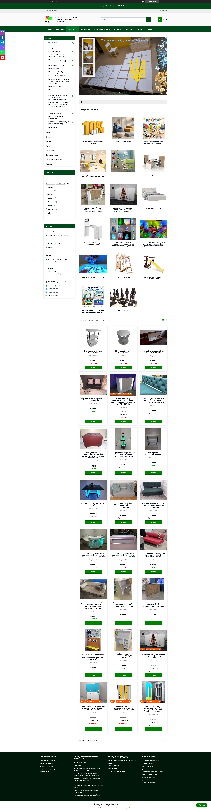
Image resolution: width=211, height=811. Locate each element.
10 (164, 740)
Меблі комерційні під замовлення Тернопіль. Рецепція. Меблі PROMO (93, 209)
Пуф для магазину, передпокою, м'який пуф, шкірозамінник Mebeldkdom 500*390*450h (93, 455)
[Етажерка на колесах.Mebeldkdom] (153, 439)
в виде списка (166, 320)
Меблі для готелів (153, 208)
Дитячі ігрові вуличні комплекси (152, 771)
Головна (60, 29)
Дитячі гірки (146, 769)
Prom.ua (115, 804)
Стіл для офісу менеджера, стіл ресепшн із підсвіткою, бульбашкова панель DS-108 (123, 555)
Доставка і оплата (102, 29)
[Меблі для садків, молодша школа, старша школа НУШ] (93, 161)
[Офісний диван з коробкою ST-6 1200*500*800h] (153, 337)
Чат (203, 805)
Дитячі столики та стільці (150, 760)
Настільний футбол (148, 782)
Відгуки (128, 29)
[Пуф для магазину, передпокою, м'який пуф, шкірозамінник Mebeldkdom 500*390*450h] (93, 439)
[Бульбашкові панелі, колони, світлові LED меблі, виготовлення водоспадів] (123, 229)
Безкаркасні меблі (123, 142)
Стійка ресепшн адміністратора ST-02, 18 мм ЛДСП (123, 656)
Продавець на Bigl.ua (105, 806)
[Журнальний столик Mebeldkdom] (123, 337)
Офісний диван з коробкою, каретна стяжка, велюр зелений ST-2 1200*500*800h (153, 400)
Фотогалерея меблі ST (54, 159)
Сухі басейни (44, 771)
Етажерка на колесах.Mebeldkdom (153, 453)
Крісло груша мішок (46, 763)
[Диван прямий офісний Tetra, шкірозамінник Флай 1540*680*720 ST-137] (153, 539)
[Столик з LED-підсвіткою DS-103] (93, 490)
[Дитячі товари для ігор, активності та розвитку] (153, 128)
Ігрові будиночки (147, 766)
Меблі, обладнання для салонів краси (93, 243)
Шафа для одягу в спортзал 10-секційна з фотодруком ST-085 (153, 656)
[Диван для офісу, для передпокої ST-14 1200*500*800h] (123, 490)
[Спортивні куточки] (123, 264)
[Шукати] (148, 19)
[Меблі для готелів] (153, 194)
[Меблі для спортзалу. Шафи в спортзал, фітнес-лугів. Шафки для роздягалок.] (123, 194)
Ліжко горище (112, 768)
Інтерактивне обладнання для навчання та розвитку (93, 311)
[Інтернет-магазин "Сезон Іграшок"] (48, 23)
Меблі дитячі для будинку (123, 175)
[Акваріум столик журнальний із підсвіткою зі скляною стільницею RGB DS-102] (123, 439)
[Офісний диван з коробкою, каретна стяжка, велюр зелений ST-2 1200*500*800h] (153, 385)
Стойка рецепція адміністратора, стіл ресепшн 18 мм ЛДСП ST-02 (153, 604)
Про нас (48, 29)
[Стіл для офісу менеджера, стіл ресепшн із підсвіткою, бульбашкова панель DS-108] (123, 539)
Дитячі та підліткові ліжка (116, 771)
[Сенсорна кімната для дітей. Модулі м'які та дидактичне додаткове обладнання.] (153, 229)
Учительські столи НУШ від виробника (87, 795)
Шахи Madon (123, 310)
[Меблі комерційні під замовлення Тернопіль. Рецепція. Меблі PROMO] (93, 194)
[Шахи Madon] (123, 297)
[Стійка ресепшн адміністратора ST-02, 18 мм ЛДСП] (123, 640)
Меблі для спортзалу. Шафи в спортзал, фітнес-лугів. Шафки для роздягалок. (123, 209)
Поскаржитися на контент (108, 808)
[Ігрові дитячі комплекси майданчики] (153, 264)
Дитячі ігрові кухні (148, 763)
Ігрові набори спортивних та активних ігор (156, 780)
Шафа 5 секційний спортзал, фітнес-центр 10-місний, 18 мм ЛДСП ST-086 (93, 708)
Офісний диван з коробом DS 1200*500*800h (93, 399)
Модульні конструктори (48, 769)
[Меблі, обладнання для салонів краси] (93, 229)
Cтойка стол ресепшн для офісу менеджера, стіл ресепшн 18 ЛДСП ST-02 (123, 604)
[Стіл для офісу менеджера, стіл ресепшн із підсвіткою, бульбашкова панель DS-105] (93, 539)
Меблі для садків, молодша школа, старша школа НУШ (93, 175)
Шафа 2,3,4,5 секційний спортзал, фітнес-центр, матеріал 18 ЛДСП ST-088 (123, 708)
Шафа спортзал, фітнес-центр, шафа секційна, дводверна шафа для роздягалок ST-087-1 (153, 708)
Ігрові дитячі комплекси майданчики (154, 278)
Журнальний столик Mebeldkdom (123, 352)
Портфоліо (85, 29)
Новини (48, 132)
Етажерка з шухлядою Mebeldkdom (93, 352)
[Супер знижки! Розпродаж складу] (93, 128)
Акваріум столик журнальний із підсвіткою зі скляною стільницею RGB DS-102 (123, 454)
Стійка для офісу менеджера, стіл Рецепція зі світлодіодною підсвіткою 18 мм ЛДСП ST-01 (123, 401)
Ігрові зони (77, 765)
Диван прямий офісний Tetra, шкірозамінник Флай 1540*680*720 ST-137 (153, 555)
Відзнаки (49, 164)
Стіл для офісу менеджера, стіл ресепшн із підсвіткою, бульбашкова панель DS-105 (93, 555)
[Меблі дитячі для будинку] (123, 161)
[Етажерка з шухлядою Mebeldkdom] (93, 337)
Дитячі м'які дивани (46, 766)
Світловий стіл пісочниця (93, 277)
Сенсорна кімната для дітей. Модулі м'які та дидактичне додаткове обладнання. (153, 244)
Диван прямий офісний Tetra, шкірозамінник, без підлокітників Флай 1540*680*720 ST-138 (93, 605)
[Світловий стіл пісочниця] (93, 264)
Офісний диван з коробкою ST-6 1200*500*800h (153, 352)
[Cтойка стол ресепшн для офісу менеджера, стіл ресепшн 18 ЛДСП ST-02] (123, 589)
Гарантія (117, 29)
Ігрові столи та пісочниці (150, 774)
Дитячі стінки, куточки (81, 762)
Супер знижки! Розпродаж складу (93, 142)
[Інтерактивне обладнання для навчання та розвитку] (93, 297)
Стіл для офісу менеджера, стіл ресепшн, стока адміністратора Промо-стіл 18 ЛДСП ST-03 (93, 656)
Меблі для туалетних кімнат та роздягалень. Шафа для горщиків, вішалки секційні (88, 785)
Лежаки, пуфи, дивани (47, 760)
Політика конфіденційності (124, 808)
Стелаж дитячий (113, 765)
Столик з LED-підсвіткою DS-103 (93, 504)
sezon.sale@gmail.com (55, 286)
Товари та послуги (52, 43)
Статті (48, 137)
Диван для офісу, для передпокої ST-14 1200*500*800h (123, 505)
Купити (93, 367)
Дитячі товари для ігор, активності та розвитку (153, 142)
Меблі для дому (153, 175)
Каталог (71, 29)
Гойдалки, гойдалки (148, 777)
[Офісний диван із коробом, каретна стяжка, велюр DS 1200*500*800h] (153, 490)
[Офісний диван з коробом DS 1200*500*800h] (93, 385)
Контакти (140, 29)
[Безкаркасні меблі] (123, 128)
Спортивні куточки (123, 277)
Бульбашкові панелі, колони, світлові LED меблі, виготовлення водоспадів (123, 244)
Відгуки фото (50, 150)
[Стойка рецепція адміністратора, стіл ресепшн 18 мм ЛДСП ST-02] (153, 589)
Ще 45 (50, 215)
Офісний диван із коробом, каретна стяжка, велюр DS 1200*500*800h (153, 505)
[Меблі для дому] (153, 161)
